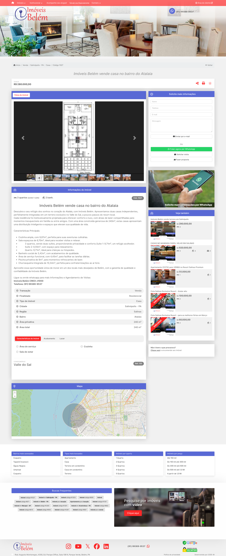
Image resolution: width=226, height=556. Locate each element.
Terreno (68, 473)
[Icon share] (68, 546)
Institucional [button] (35, 3)
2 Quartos (120, 462)
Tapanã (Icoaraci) (20, 462)
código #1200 (42, 506)
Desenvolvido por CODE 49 (204, 555)
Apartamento (70, 458)
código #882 (101, 506)
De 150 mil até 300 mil (176, 462)
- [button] (15, 396)
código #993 (44, 510)
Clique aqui (155, 350)
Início (17, 65)
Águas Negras (19, 466)
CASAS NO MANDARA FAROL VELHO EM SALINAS (172, 243)
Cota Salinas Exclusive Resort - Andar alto (169, 291)
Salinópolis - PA (37, 65)
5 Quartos (120, 473)
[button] (23, 137)
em (48, 497)
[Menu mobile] (13, 3)
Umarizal (17, 470)
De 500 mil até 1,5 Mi (176, 470)
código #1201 (60, 506)
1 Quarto (119, 458)
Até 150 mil (171, 458)
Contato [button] (95, 3)
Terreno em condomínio (75, 466)
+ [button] (15, 392)
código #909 (86, 497)
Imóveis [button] (20, 3)
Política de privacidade (172, 555)
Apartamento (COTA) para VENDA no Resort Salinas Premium (177, 267)
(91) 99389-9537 (185, 11)
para (59, 501)
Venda (25, 65)
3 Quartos (120, 466)
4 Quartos (120, 470)
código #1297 (62, 510)
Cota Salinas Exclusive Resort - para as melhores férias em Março (179, 315)
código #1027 (28, 497)
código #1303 (68, 497)
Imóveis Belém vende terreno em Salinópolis (170, 219)
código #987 (80, 510)
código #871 (22, 501)
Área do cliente (204, 3)
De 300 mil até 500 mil (176, 466)
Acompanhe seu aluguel (57, 3)
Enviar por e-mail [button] (182, 136)
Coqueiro (17, 458)
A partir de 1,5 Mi (174, 473)
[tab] (21, 95)
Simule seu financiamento (79, 3)
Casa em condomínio (73, 470)
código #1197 (100, 501)
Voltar (210, 65)
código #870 (26, 510)
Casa (48, 65)
